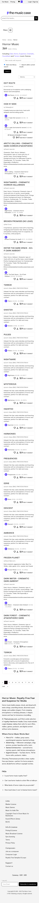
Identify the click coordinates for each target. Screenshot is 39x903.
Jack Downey (9, 86)
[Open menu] (10, 30)
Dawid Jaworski (10, 149)
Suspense (22, 54)
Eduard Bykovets (10, 561)
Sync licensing (10, 837)
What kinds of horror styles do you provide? (19, 785)
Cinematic (30, 54)
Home (4, 40)
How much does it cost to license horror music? (21, 790)
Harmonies (10, 434)
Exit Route (9, 83)
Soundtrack (6, 56)
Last (3, 686)
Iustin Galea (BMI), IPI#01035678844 (16, 288)
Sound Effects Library (13, 819)
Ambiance (9, 533)
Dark (11, 54)
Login (30, 2)
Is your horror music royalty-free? (16, 776)
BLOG (8, 822)
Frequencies (10, 458)
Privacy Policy (10, 843)
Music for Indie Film (12, 810)
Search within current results (27, 65)
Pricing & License (11, 830)
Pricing (12, 2)
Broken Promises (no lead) (18, 221)
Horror (16, 54)
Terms (8, 840)
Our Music (5, 2)
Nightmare (10, 359)
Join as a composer (12, 851)
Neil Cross (8, 224)
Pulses (7, 334)
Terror (8, 285)
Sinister (8, 310)
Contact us (9, 866)
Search (7, 71)
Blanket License (11, 804)
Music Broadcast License (14, 834)
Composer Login (11, 854)
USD (25, 875)
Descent (8, 508)
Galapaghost (9, 107)
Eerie (6, 483)
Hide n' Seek (10, 104)
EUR (21, 875)
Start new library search (10, 65)
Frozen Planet (12, 557)
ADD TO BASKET (26, 122)
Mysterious (10, 384)
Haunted (8, 409)
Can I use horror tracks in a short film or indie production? (21, 780)
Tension (17, 56)
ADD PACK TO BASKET (24, 137)
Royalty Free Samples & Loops (16, 858)
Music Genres (10, 807)
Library (10, 40)
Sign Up (35, 2)
